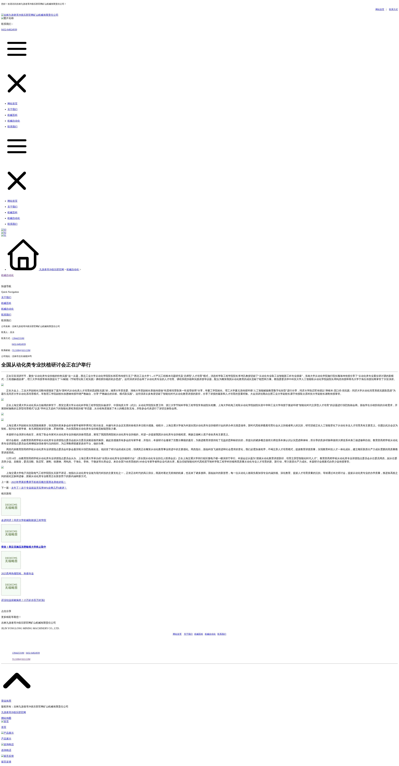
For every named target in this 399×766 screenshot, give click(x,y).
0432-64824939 (9, 29)
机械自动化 (73, 269)
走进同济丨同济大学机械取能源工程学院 (23, 520)
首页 (3, 727)
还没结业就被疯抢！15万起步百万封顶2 (23, 600)
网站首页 (379, 9)
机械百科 (6, 303)
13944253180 (18, 338)
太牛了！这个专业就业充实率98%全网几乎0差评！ (39, 487)
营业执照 (6, 700)
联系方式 (393, 9)
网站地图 (6, 718)
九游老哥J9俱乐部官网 (51, 269)
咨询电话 (6, 750)
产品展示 (6, 738)
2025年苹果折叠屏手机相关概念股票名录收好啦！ (38, 482)
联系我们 (6, 314)
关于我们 (6, 297)
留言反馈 (6, 761)
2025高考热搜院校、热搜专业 (17, 573)
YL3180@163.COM (21, 659)
